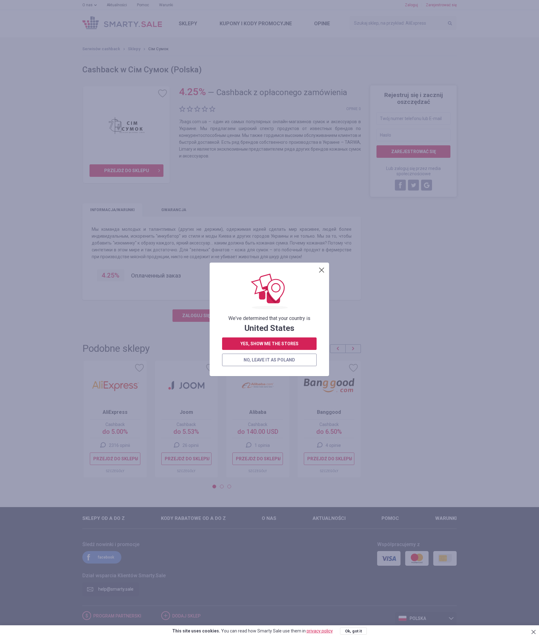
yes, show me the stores (269, 343)
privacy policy (320, 630)
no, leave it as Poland (269, 359)
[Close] (321, 270)
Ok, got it (353, 631)
